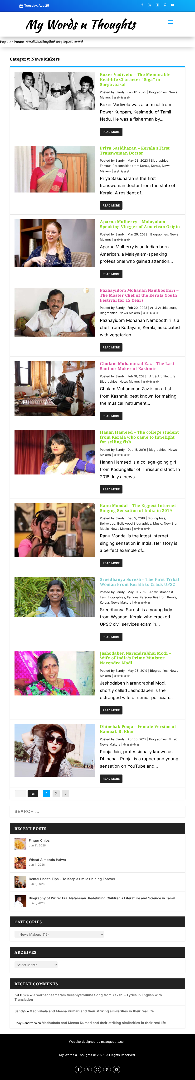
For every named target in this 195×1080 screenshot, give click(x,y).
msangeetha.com (113, 1041)
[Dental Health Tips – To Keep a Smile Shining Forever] (20, 882)
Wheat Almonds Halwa (47, 860)
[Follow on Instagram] (157, 5)
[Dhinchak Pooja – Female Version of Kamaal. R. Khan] (55, 750)
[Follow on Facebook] (142, 5)
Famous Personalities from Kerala (124, 166)
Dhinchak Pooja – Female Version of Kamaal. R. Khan (138, 729)
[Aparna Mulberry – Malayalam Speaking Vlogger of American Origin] (55, 243)
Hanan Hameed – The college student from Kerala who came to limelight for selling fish (139, 437)
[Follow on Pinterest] (165, 5)
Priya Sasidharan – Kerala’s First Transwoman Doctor (135, 150)
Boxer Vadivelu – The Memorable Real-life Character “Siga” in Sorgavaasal (135, 79)
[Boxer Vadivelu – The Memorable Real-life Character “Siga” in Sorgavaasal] (55, 91)
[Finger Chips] (20, 844)
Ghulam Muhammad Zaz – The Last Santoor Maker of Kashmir (137, 366)
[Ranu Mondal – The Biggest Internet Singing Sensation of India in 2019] (55, 530)
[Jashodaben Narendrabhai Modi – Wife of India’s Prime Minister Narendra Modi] (55, 673)
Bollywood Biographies (134, 523)
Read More (111, 132)
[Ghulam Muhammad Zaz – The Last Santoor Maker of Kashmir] (55, 388)
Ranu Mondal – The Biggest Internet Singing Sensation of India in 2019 (138, 508)
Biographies (158, 92)
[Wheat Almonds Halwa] (20, 863)
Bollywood (107, 523)
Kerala (155, 166)
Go (32, 794)
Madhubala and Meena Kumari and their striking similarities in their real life (91, 1011)
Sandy (120, 92)
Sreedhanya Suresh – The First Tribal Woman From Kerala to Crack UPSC (139, 582)
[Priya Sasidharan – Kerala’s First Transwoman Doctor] (55, 169)
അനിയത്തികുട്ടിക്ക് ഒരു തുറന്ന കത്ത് (54, 41)
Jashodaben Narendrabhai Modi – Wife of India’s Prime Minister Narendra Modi (135, 658)
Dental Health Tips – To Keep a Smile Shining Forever (72, 879)
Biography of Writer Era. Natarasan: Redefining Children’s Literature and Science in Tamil (102, 898)
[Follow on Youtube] (173, 5)
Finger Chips (39, 840)
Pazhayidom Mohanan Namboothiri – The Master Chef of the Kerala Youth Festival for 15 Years (139, 295)
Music (157, 523)
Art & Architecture (163, 308)
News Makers (129, 313)
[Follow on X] (150, 5)
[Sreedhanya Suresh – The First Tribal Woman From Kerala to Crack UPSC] (55, 597)
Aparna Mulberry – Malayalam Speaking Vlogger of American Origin (140, 224)
